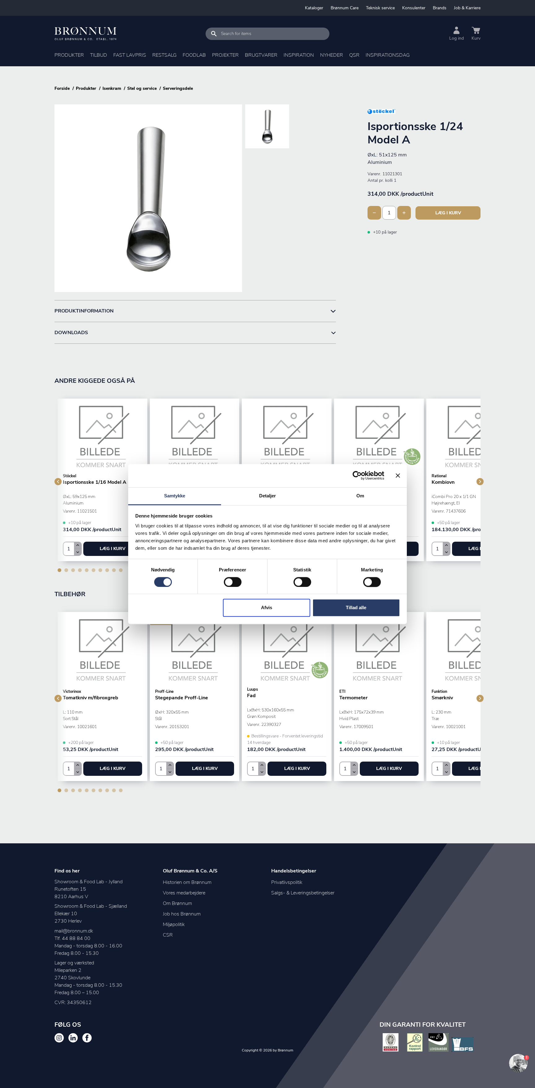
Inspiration (299, 55)
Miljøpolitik (174, 924)
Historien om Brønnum (187, 882)
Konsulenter (413, 8)
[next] (480, 481)
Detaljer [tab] (267, 495)
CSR (168, 935)
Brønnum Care (345, 8)
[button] (112, 548)
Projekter (225, 55)
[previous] (58, 481)
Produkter (69, 55)
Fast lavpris (129, 55)
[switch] (232, 582)
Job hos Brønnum (182, 914)
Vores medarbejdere (184, 892)
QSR (354, 55)
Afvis (266, 607)
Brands (439, 8)
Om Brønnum (177, 903)
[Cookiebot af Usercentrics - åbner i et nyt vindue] (357, 475)
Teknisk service (380, 8)
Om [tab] (360, 495)
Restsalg (164, 55)
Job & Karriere (467, 8)
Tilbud (98, 55)
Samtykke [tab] (174, 495)
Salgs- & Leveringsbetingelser (302, 892)
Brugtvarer (261, 55)
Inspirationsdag (388, 55)
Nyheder (331, 55)
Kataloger (314, 8)
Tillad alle (356, 607)
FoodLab (194, 55)
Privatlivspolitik (286, 882)
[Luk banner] (398, 475)
